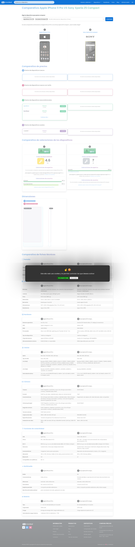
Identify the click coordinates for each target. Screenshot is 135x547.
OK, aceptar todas (63, 278)
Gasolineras (106, 2)
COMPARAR (109, 19)
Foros (113, 2)
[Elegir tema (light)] (132, 2)
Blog (118, 2)
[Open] (103, 19)
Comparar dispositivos (27, 17)
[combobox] (74, 19)
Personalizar (74, 278)
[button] (28, 19)
